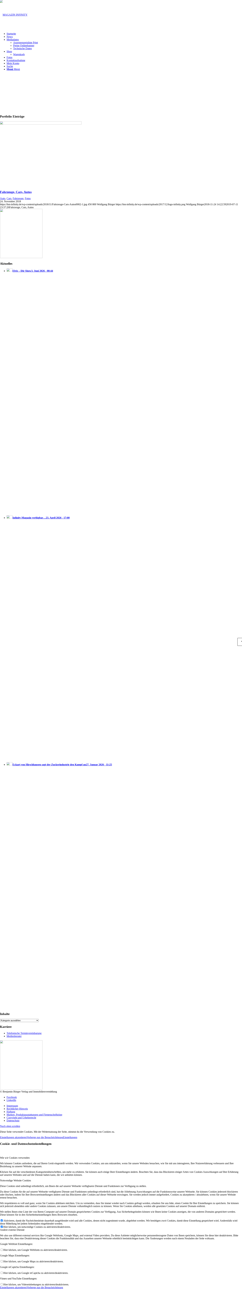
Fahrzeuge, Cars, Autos (16, 192)
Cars (9, 198)
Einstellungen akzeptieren (13, 1137)
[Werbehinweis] (21, 257)
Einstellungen (70, 1137)
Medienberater (14, 1036)
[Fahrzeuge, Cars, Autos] (40, 123)
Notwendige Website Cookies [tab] (15, 1180)
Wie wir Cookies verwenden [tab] (15, 1157)
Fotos (28, 198)
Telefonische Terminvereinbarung (24, 1033)
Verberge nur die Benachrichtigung (45, 1137)
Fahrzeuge (18, 198)
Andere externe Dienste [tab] (12, 1229)
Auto (2, 198)
